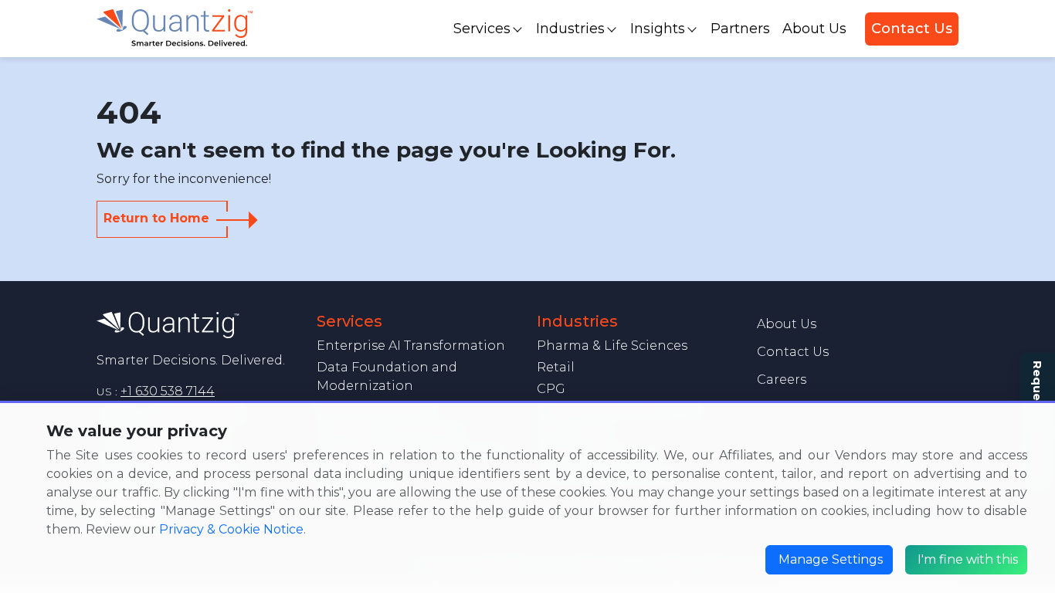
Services (482, 28)
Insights (657, 28)
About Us (814, 28)
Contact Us (911, 28)
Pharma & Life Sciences (612, 345)
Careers (781, 379)
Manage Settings (831, 559)
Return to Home (156, 218)
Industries (570, 28)
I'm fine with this (968, 559)
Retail (556, 367)
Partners (740, 28)
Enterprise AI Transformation (411, 345)
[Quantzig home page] (168, 324)
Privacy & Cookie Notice (231, 529)
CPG (551, 388)
